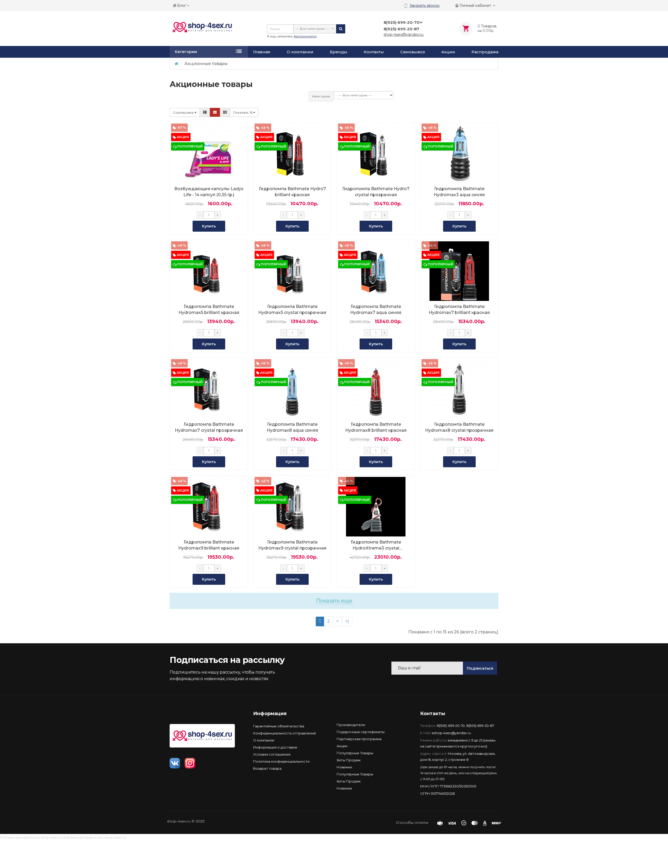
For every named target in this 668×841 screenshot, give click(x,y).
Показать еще (334, 601)
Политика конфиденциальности (281, 761)
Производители (351, 725)
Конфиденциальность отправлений (284, 733)
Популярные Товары (355, 753)
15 (243, 112)
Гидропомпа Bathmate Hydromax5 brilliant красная (208, 309)
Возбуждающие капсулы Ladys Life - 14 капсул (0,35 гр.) (208, 191)
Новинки (344, 767)
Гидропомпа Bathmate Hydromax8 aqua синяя (292, 427)
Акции (448, 52)
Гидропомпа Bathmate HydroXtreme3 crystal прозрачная (376, 545)
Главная (261, 52)
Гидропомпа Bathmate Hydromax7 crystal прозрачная (209, 427)
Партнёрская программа (359, 739)
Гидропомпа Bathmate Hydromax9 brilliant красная (208, 545)
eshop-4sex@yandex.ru (451, 733)
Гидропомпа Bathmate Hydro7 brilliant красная (292, 191)
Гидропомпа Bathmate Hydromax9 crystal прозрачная (292, 545)
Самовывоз (412, 52)
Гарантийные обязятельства (278, 726)
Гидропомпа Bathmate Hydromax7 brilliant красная (459, 309)
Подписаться (480, 668)
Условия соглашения (271, 754)
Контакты (374, 52)
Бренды (338, 52)
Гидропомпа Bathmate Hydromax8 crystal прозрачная (459, 427)
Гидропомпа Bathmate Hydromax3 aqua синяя (459, 191)
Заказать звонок (424, 5)
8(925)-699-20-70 (451, 725)
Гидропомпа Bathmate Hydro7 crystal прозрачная (375, 191)
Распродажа (485, 52)
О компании (300, 52)
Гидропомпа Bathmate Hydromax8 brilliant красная (376, 427)
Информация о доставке (275, 747)
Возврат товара (267, 768)
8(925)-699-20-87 (480, 725)
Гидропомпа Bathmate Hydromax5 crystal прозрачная (292, 309)
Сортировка (183, 112)
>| (347, 621)
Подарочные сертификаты (361, 732)
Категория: (321, 96)
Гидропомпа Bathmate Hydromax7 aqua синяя (375, 309)
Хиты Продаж (349, 760)
